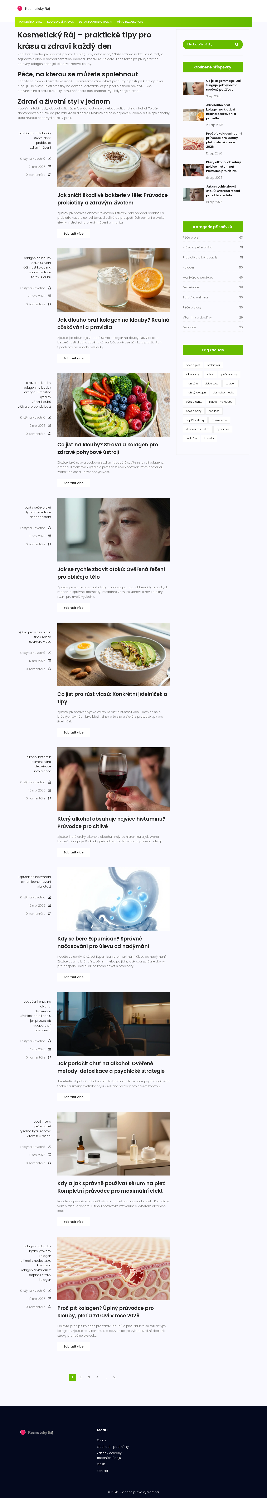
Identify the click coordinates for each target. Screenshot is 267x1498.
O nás (101, 1440)
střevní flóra (42, 138)
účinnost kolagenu (37, 267)
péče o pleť (42, 507)
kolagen (230, 383)
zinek (37, 637)
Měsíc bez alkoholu (130, 21)
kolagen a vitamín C (36, 1270)
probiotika (26, 133)
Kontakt (102, 1471)
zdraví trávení (40, 147)
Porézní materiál (30, 21)
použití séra (42, 1121)
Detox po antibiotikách (95, 21)
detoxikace (43, 766)
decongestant (40, 517)
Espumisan (26, 877)
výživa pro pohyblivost (34, 407)
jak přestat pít (40, 1021)
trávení (45, 882)
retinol (46, 1136)
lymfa (30, 512)
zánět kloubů (41, 402)
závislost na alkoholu (35, 1016)
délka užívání (41, 263)
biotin (47, 632)
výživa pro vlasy (30, 632)
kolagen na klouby (37, 258)
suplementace (40, 272)
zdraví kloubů (41, 277)
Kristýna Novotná (32, 159)
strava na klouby (38, 383)
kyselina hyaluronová (35, 1131)
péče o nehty (194, 401)
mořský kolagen (196, 392)
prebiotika (43, 143)
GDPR (101, 1464)
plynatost (44, 886)
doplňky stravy (195, 420)
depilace (214, 411)
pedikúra (191, 438)
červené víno (41, 762)
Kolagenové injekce (60, 21)
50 (115, 1377)
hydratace (43, 512)
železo (46, 637)
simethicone (30, 882)
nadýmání (43, 877)
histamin (44, 757)
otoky (29, 507)
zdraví (210, 374)
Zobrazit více (73, 233)
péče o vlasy (229, 374)
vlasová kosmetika (197, 429)
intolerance (42, 771)
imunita (209, 438)
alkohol (31, 757)
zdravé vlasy (219, 420)
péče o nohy (194, 411)
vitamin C (34, 1136)
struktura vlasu (40, 642)
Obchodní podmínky (113, 1447)
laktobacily (43, 133)
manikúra (192, 383)
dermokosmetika (223, 392)
